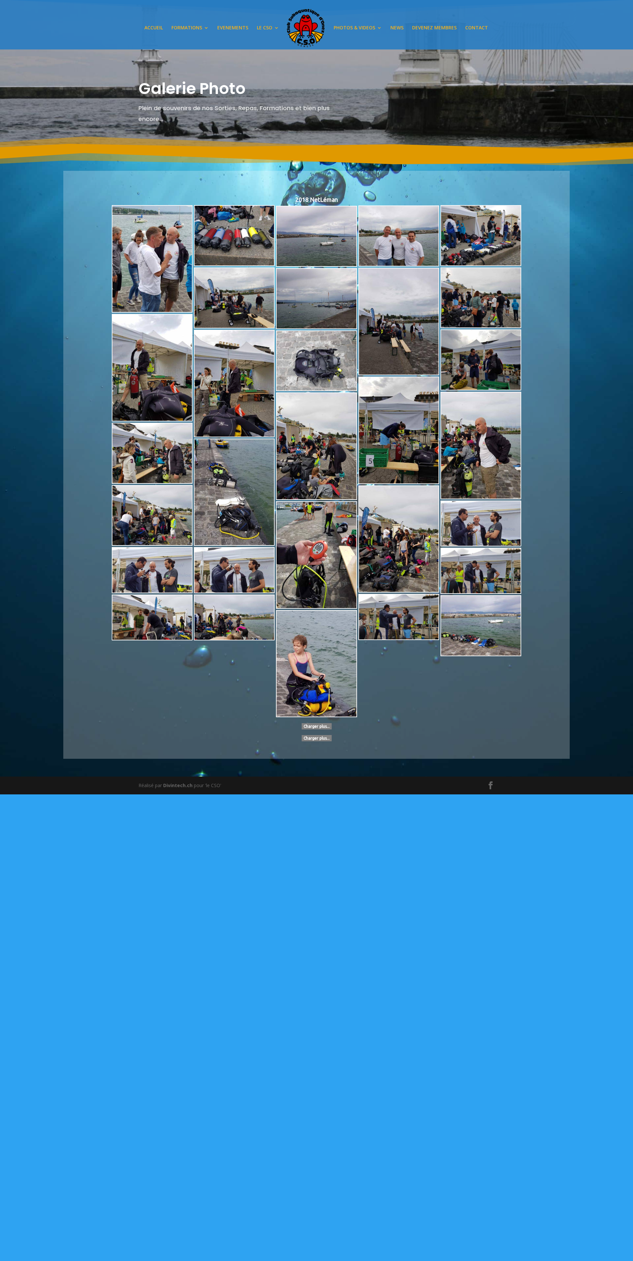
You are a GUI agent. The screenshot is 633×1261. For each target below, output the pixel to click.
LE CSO (264, 28)
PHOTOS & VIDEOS (354, 28)
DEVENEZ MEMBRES (434, 28)
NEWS (397, 28)
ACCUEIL (153, 28)
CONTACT (476, 28)
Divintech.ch (178, 785)
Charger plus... (317, 726)
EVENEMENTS (232, 28)
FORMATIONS (186, 28)
